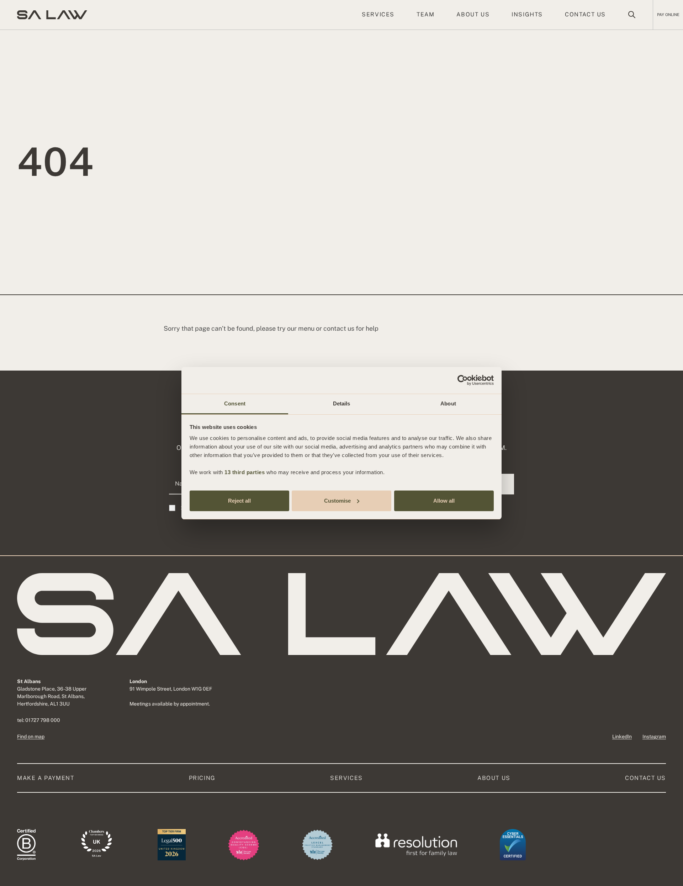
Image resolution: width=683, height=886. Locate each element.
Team (425, 14)
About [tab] (448, 403)
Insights (527, 14)
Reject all (239, 500)
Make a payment (45, 778)
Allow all (444, 500)
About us (472, 14)
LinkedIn (622, 736)
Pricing (202, 778)
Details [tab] (341, 403)
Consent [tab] (234, 403)
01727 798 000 (42, 720)
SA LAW (52, 14)
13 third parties (244, 472)
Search (632, 15)
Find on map (30, 736)
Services (378, 14)
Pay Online (668, 14)
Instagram (654, 736)
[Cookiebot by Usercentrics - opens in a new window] (462, 380)
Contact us (585, 14)
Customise (337, 500)
